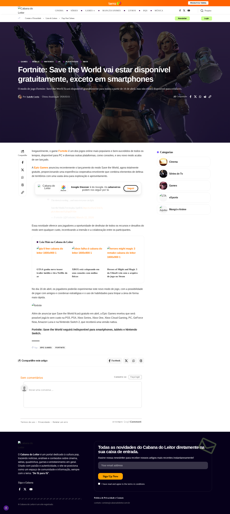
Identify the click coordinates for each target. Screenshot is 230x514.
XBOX (85, 62)
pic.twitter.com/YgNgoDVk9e (63, 211)
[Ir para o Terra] (115, 3)
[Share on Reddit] (205, 96)
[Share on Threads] (22, 185)
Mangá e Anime (177, 209)
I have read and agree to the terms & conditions (123, 484)
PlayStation (72, 62)
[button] (205, 11)
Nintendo (49, 62)
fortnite (60, 348)
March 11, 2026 (85, 217)
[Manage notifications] (6, 507)
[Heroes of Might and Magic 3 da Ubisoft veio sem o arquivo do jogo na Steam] (123, 256)
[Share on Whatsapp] (200, 96)
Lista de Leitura (51, 18)
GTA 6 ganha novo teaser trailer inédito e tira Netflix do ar (52, 273)
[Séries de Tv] (163, 174)
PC (60, 62)
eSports (173, 197)
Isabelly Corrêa (33, 97)
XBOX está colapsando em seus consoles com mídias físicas (85, 273)
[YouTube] (189, 11)
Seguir (130, 188)
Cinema (173, 161)
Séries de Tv (176, 173)
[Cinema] (163, 162)
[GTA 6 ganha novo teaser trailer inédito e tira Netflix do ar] (53, 256)
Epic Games (41, 167)
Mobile (35, 62)
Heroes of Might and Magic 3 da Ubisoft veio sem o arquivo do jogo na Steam (122, 273)
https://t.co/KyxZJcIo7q (92, 207)
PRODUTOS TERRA (198, 3)
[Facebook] (180, 11)
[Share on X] (195, 96)
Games (24, 62)
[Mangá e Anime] (163, 209)
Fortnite (63, 151)
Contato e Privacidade (33, 18)
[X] (184, 11)
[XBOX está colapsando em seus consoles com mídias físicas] (88, 256)
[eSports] (163, 197)
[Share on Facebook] (190, 96)
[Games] (163, 186)
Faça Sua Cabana (68, 18)
